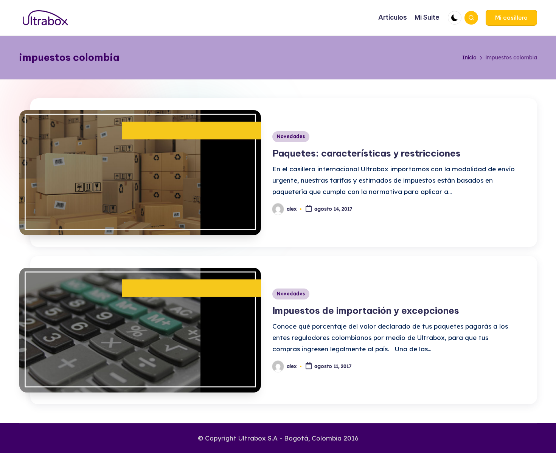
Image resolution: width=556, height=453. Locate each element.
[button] (511, 18)
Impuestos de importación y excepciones (365, 310)
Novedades (291, 136)
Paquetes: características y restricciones (366, 153)
